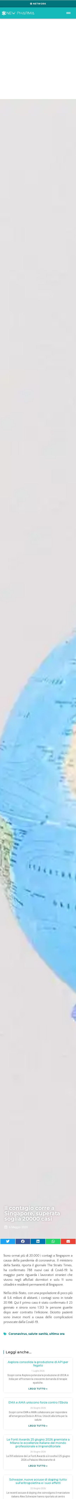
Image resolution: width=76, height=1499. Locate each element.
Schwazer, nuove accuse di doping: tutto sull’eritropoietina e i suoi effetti (38, 1481)
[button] (7, 1241)
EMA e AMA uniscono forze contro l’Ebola (38, 1402)
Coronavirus (17, 1334)
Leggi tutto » (38, 1388)
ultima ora (57, 1334)
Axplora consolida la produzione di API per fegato (38, 1363)
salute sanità (38, 1334)
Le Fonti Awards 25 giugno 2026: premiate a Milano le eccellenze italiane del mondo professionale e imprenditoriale (38, 1443)
